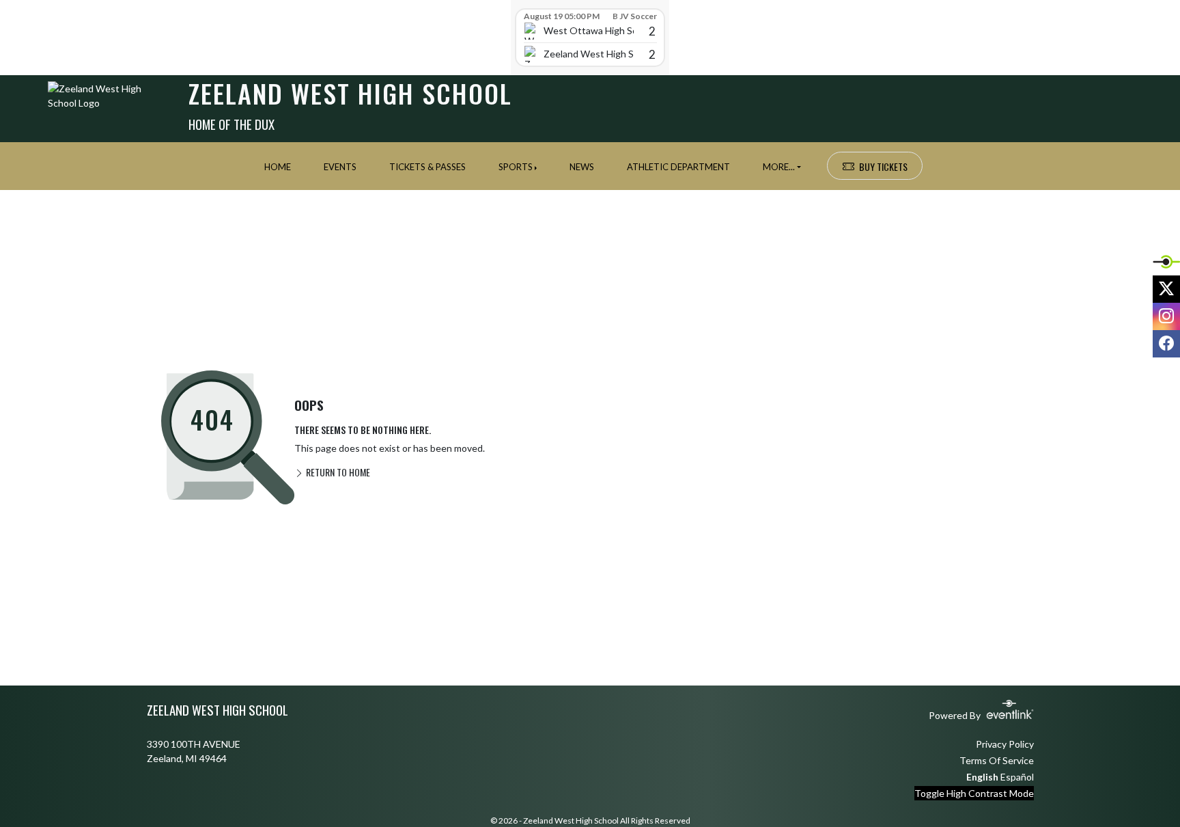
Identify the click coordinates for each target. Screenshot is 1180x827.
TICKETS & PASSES (427, 166)
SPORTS (515, 166)
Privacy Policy (1005, 744)
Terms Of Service (996, 760)
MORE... (779, 166)
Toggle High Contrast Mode (974, 793)
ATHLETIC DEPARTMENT (678, 166)
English (982, 777)
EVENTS (340, 166)
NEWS (582, 166)
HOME (277, 166)
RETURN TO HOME (337, 472)
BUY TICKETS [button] (883, 166)
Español (1017, 777)
